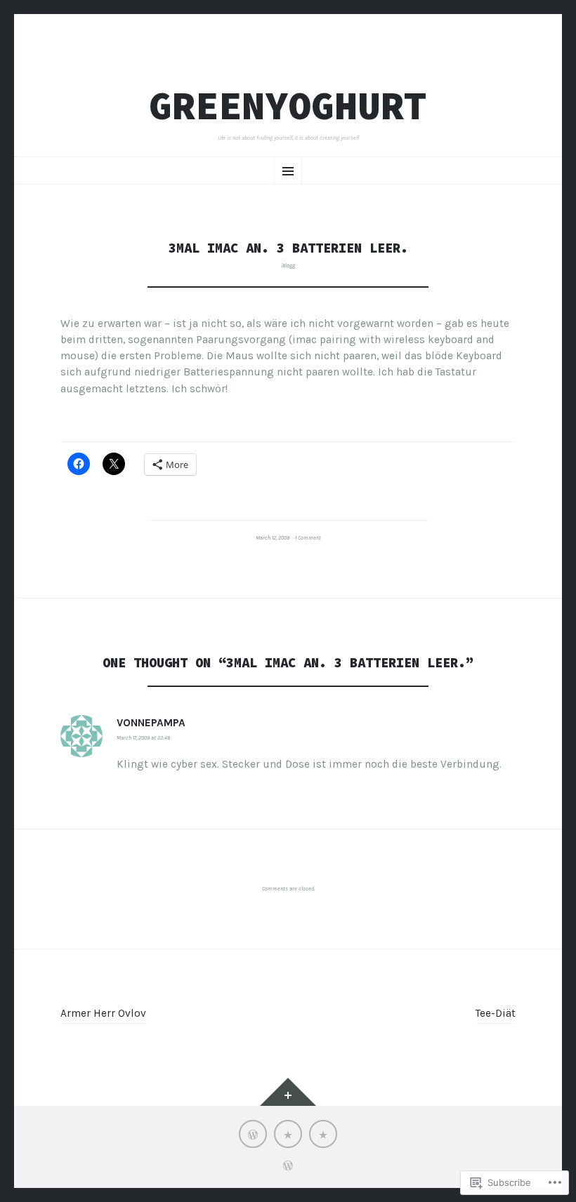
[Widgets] (288, 1092)
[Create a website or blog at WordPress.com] (288, 1167)
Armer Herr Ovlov (103, 1013)
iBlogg (288, 265)
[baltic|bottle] (288, 1134)
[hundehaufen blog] (253, 1134)
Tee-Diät (496, 1013)
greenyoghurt (288, 105)
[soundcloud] (323, 1134)
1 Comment (308, 538)
